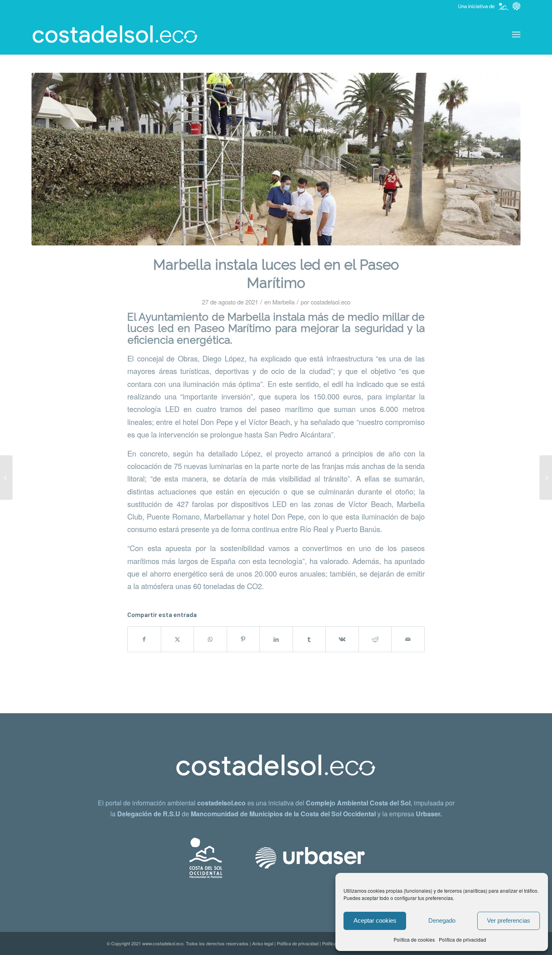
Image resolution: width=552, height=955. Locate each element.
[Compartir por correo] (408, 639)
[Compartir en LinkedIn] (276, 639)
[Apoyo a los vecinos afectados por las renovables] (545, 477)
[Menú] (516, 34)
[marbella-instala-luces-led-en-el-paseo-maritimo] (276, 159)
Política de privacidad (462, 939)
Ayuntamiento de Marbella (204, 317)
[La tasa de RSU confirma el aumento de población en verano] (6, 477)
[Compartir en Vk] (342, 639)
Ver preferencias (508, 920)
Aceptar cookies (375, 920)
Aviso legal (262, 943)
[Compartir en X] (177, 639)
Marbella (283, 302)
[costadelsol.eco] (115, 34)
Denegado (441, 920)
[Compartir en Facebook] (144, 639)
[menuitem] (516, 34)
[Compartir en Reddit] (375, 639)
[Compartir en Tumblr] (309, 639)
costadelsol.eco (330, 302)
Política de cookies (414, 939)
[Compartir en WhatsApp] (210, 639)
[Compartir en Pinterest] (243, 639)
